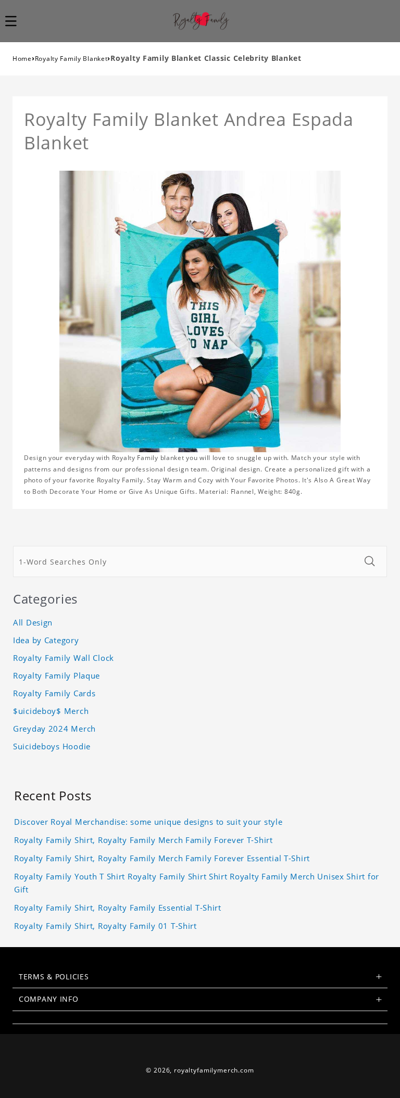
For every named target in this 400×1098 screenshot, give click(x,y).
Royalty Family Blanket (71, 58)
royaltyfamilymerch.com (214, 1070)
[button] (17, 21)
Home (22, 58)
